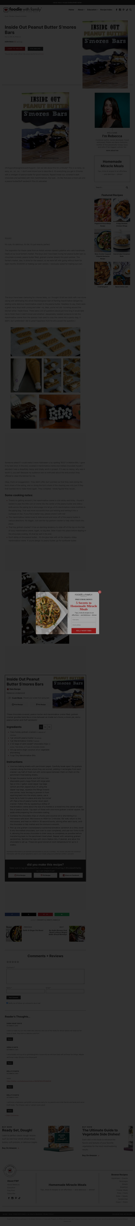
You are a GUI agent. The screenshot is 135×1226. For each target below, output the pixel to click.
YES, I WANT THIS (84, 630)
